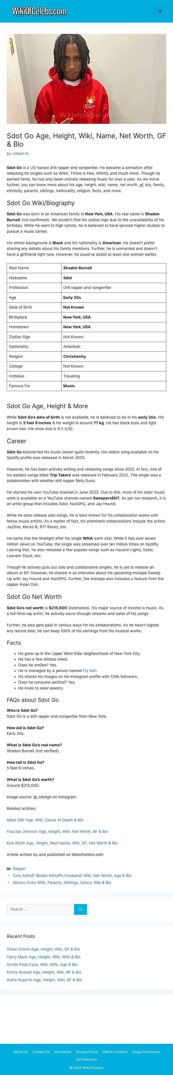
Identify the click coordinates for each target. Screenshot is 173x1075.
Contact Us (41, 1052)
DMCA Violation (115, 1052)
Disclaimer (63, 1052)
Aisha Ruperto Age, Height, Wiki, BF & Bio (44, 980)
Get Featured (86, 1059)
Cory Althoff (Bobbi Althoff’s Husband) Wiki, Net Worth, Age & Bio (72, 875)
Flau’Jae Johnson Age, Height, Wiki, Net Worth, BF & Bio (57, 831)
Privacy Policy (87, 1052)
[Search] (80, 909)
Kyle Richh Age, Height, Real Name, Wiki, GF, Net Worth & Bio (62, 843)
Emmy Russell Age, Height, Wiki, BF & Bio (44, 972)
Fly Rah (89, 670)
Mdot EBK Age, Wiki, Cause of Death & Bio (45, 820)
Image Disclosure (146, 1052)
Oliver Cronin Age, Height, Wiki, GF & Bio (43, 949)
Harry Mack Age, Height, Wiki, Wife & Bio (43, 957)
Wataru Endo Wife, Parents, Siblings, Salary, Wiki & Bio (62, 882)
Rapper (19, 868)
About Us (20, 1052)
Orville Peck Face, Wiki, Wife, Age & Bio (42, 964)
